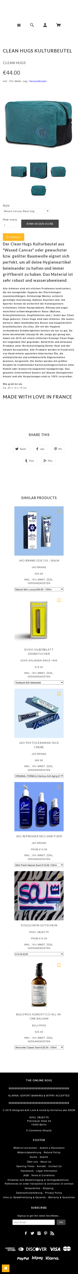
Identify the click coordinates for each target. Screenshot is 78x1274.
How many (10, 219)
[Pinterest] (46, 1233)
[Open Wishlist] (5, 1268)
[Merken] (59, 511)
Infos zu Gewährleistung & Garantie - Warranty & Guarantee (39, 1197)
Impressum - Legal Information (39, 1170)
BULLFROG (39, 1025)
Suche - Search (39, 1156)
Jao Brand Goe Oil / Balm (39, 560)
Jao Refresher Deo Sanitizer (39, 836)
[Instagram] (39, 1233)
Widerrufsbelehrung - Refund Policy (39, 1152)
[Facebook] (26, 1233)
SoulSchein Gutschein (39, 925)
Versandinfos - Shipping (39, 1188)
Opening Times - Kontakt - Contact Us (39, 1166)
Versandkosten (38, 81)
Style (6, 205)
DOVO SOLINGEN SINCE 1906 (39, 660)
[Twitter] (32, 1233)
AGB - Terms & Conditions (39, 1175)
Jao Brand (39, 567)
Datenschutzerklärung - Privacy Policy (39, 1192)
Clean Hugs (14, 63)
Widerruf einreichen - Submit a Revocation (39, 1147)
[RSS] (52, 1233)
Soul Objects (39, 931)
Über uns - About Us (39, 1161)
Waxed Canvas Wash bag (19, 211)
